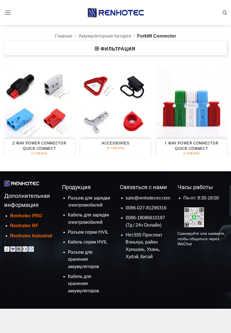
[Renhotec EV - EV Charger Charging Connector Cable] (115, 12)
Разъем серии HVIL (88, 232)
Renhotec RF (24, 225)
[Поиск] (225, 12)
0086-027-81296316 (146, 207)
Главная (63, 36)
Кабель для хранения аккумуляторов (83, 283)
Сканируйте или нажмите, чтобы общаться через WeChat (201, 238)
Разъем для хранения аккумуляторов (83, 259)
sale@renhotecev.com (148, 198)
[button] (7, 12)
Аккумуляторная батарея (105, 36)
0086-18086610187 (145, 217)
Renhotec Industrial (31, 235)
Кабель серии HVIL (87, 242)
